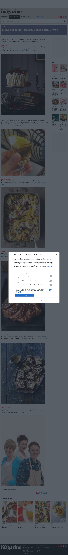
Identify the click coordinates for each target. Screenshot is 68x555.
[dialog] (34, 277)
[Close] (57, 255)
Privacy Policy (41, 300)
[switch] (50, 276)
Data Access (34, 300)
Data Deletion (26, 300)
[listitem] (34, 273)
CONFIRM (24, 295)
